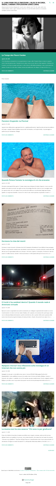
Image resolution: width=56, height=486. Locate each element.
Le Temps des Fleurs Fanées (14, 55)
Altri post (51, 450)
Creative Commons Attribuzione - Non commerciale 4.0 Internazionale (37, 470)
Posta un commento (7, 71)
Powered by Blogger (29, 480)
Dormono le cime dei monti (13, 241)
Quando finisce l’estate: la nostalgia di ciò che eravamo (26, 180)
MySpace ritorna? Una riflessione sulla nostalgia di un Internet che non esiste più (25, 366)
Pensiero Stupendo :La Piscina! (15, 121)
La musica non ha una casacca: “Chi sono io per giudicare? (27, 429)
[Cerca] (50, 3)
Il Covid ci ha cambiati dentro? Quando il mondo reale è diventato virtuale (26, 303)
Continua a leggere (48, 71)
